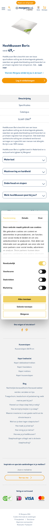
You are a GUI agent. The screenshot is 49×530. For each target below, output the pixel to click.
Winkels (38, 9)
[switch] (42, 271)
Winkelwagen (44, 9)
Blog (24, 383)
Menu (3, 8)
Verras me (23, 477)
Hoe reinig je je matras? (24, 430)
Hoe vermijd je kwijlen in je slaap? (24, 409)
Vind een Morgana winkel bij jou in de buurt (23, 73)
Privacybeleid (19, 519)
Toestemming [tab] (9, 218)
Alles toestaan (24, 299)
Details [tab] (25, 218)
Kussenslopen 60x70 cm (24, 349)
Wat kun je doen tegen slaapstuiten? (24, 421)
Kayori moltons (25, 371)
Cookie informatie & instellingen (24, 517)
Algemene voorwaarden (24, 522)
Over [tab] (40, 218)
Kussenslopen (24, 344)
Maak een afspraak (25, 3)
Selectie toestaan (24, 307)
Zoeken (9, 9)
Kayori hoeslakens (24, 367)
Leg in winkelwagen (25, 80)
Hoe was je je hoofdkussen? (25, 434)
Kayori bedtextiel (24, 358)
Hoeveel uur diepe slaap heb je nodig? (24, 405)
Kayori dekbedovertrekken (24, 363)
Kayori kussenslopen (24, 375)
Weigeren (24, 314)
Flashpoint (28, 525)
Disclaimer (30, 519)
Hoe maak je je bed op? (24, 426)
